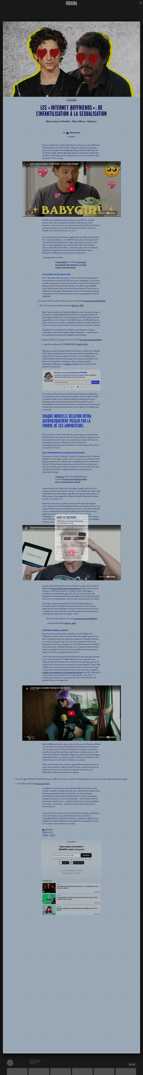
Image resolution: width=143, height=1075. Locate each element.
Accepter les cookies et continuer (71, 554)
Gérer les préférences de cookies (71, 558)
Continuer (83, 534)
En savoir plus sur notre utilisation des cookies (71, 560)
